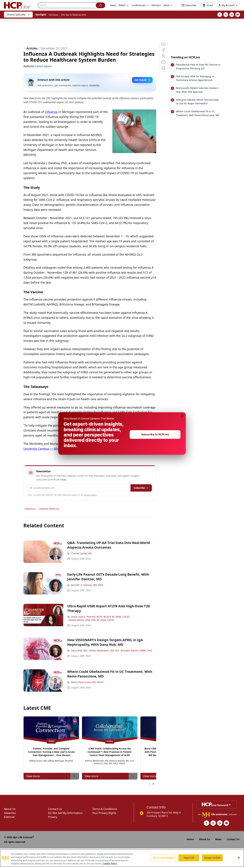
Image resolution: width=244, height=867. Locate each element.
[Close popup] (182, 416)
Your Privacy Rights (163, 857)
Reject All (189, 857)
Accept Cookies (212, 857)
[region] (122, 858)
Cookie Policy (110, 863)
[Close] (238, 857)
